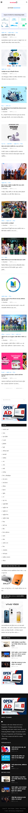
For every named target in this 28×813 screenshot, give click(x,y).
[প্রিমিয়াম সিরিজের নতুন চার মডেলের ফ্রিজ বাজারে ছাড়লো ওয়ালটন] (14, 246)
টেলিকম (2, 220)
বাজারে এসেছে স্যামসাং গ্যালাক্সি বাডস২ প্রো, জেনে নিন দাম (12, 146)
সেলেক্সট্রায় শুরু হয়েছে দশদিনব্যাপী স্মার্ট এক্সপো (10, 71)
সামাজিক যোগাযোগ (6, 557)
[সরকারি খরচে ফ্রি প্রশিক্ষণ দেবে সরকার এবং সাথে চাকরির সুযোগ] (5, 758)
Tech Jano (13, 810)
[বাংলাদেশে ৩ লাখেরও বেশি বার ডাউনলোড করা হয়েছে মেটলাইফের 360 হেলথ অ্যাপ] (14, 285)
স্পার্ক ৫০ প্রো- (23, 570)
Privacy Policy (23, 808)
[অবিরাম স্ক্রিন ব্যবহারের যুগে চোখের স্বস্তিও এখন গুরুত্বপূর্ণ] (5, 664)
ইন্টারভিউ (4, 443)
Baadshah (5, 37)
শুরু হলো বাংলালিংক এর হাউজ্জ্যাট (7, 223)
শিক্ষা (4, 546)
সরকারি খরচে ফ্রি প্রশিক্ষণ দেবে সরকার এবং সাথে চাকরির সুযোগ (17, 756)
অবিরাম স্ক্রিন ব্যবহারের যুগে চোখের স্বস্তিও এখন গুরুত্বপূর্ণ (18, 663)
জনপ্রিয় (4, 472)
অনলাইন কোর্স (5, 429)
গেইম (4, 465)
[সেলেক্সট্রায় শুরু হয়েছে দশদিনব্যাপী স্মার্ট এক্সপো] (14, 58)
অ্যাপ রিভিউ (5, 436)
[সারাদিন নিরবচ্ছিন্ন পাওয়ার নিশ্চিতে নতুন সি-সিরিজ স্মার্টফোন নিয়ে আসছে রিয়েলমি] (5, 644)
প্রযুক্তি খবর (3, 32)
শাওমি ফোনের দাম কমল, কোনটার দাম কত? (19, 765)
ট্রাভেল (4, 490)
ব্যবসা (9, 69)
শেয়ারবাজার (5, 550)
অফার (4, 433)
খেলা (3, 461)
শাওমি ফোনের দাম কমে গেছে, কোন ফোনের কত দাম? (18, 748)
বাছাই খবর (5, 525)
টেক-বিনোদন (5, 482)
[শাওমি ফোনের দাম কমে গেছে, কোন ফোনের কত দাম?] (5, 749)
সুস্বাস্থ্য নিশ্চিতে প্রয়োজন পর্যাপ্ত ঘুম (8, 35)
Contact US (4, 808)
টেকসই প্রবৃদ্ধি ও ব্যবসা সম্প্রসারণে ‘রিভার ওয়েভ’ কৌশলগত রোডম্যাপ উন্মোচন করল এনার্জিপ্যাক (18, 654)
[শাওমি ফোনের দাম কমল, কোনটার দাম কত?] (5, 767)
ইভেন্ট (4, 447)
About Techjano (11, 808)
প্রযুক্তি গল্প (5, 511)
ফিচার (17, 32)
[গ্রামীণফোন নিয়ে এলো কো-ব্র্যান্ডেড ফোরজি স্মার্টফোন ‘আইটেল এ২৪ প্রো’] (14, 323)
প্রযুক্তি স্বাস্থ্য (11, 32)
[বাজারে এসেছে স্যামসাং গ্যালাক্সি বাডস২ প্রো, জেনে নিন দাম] (14, 132)
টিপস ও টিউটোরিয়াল (7, 475)
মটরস (4, 539)
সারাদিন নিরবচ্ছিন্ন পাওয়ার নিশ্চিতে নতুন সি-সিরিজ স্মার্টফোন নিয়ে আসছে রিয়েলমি (18, 644)
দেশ (2, 257)
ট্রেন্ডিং (4, 493)
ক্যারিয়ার (4, 458)
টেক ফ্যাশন (5, 479)
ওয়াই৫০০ (16, 632)
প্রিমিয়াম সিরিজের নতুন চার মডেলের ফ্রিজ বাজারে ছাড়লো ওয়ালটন (13, 259)
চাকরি (4, 468)
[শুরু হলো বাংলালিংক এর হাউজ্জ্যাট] (14, 209)
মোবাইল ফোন (8, 105)
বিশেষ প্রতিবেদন (6, 532)
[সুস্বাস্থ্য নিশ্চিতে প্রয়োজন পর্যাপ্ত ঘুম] (14, 21)
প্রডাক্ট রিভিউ (9, 143)
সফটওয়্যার (5, 553)
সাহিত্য (4, 560)
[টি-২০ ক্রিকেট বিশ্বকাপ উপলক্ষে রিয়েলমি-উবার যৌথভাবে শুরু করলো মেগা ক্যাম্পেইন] (14, 94)
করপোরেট (4, 454)
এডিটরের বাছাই (6, 451)
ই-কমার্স (2, 372)
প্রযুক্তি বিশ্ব (3, 182)
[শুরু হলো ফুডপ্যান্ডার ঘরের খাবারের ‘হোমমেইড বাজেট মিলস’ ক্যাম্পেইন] (14, 361)
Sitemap (17, 808)
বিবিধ (4, 529)
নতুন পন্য (3, 143)
